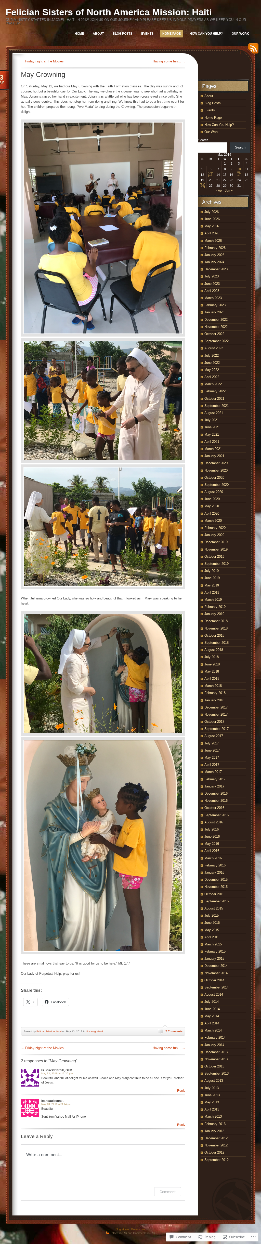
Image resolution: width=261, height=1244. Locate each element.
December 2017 (216, 707)
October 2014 (214, 980)
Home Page (171, 33)
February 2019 (215, 607)
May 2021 (211, 434)
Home (79, 33)
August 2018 (213, 650)
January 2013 (214, 1131)
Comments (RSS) (144, 1233)
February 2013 (215, 1124)
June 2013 (212, 1095)
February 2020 (215, 528)
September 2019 (216, 564)
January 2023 (214, 312)
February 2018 (215, 693)
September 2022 (216, 341)
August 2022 (213, 348)
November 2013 (216, 1059)
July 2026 (211, 212)
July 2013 (211, 1088)
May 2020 (211, 506)
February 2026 (215, 248)
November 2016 (216, 800)
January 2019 (214, 614)
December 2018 (216, 621)
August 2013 (213, 1080)
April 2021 (211, 442)
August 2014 (213, 994)
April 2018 (211, 678)
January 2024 (214, 262)
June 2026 (212, 219)
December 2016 (216, 793)
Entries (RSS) (118, 1233)
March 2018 (213, 686)
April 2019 (211, 592)
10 (239, 169)
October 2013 (214, 1066)
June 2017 (212, 750)
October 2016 (214, 808)
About (98, 33)
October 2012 (214, 1152)
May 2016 (211, 844)
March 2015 (213, 944)
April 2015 (211, 937)
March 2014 (213, 1030)
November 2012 (216, 1145)
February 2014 (215, 1037)
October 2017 (214, 722)
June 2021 (212, 427)
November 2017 (216, 714)
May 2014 (211, 1016)
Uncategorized (94, 1031)
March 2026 (213, 241)
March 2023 (213, 298)
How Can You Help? (206, 33)
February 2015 (215, 951)
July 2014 (211, 1002)
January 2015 (214, 958)
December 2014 (216, 966)
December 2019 (216, 542)
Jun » (229, 190)
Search (203, 140)
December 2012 (216, 1138)
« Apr (219, 190)
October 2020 (214, 477)
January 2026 (214, 255)
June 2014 (212, 1009)
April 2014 (211, 1023)
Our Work (240, 33)
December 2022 (216, 320)
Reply (181, 1090)
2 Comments (173, 1031)
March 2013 (213, 1116)
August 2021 (213, 413)
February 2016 (215, 865)
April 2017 (211, 765)
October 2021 (214, 398)
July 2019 (211, 571)
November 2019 (216, 549)
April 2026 (211, 233)
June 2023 (212, 284)
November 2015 (216, 887)
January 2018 (214, 700)
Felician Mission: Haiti (48, 1031)
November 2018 (216, 628)
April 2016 (211, 851)
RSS (252, 50)
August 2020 (213, 492)
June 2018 (212, 664)
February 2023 (215, 305)
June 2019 (212, 578)
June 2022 (212, 363)
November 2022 (216, 327)
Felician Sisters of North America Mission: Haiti (109, 12)
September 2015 (216, 901)
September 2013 (216, 1073)
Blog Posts (122, 33)
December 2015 (216, 879)
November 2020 (216, 470)
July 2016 (211, 829)
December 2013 (216, 1052)
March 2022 (213, 384)
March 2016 (213, 858)
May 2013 (211, 1102)
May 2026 (211, 226)
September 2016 (216, 815)
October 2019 (214, 556)
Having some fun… (169, 61)
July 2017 (211, 743)
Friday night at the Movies (42, 61)
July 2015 (211, 915)
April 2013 (211, 1109)
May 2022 (211, 370)
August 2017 (213, 736)
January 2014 (214, 1045)
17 (239, 175)
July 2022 (211, 355)
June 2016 (212, 836)
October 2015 (214, 894)
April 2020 (211, 513)
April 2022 (211, 377)
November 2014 (216, 973)
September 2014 (216, 987)
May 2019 (211, 585)
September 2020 (216, 485)
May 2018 (211, 671)
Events (147, 33)
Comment (168, 1191)
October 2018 (214, 635)
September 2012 (216, 1160)
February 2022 (215, 391)
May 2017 (211, 757)
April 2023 (211, 291)
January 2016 (214, 872)
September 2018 (216, 643)
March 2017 (213, 772)
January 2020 (214, 535)
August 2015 (213, 908)
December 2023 (216, 269)
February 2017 (215, 779)
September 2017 (216, 729)
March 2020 (213, 521)
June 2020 (212, 499)
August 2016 (213, 822)
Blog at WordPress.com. (130, 1229)
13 (211, 175)
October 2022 (214, 334)
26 (202, 186)
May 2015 (211, 930)
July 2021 (211, 420)
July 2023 (211, 276)
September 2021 (216, 406)
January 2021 (214, 456)
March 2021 (213, 449)
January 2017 (214, 786)
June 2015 (212, 923)
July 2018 (211, 657)
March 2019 (213, 599)
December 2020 (216, 463)
